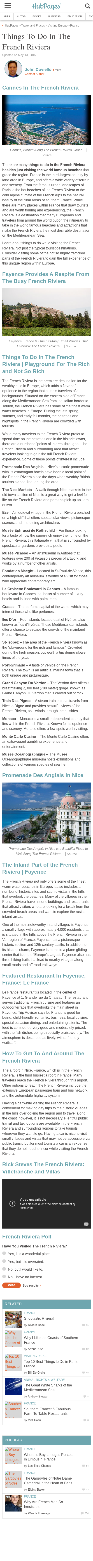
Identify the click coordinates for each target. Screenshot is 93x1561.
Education (74, 16)
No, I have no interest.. (26, 1277)
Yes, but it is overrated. (26, 1262)
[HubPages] (46, 7)
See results (31, 1285)
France (30, 1313)
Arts (6, 16)
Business (54, 16)
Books (37, 16)
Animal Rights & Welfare (44, 1380)
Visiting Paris (35, 1356)
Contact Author (34, 74)
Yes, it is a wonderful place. (29, 1254)
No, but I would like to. (25, 1269)
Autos (21, 16)
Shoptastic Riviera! (39, 1318)
